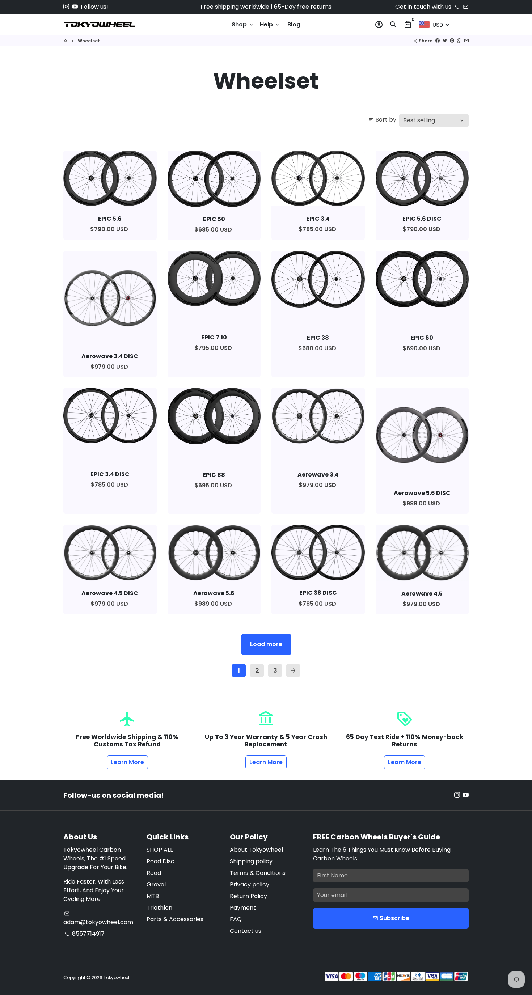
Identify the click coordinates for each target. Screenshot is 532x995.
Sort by (382, 119)
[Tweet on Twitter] (445, 41)
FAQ (236, 919)
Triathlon (159, 907)
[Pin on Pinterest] (452, 41)
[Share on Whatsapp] (459, 41)
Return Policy (248, 896)
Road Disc (160, 861)
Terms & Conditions (258, 873)
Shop (243, 24)
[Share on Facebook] (437, 41)
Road (154, 873)
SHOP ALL (160, 850)
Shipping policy (251, 861)
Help (270, 24)
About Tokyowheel (256, 850)
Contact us (245, 931)
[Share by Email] (466, 41)
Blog (293, 24)
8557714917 (84, 934)
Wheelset (89, 41)
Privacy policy (249, 884)
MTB (153, 896)
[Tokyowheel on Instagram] (66, 7)
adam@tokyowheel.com (98, 918)
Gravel (156, 884)
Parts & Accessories (175, 919)
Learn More (127, 762)
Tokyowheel (116, 977)
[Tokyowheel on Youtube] (75, 7)
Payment (243, 907)
